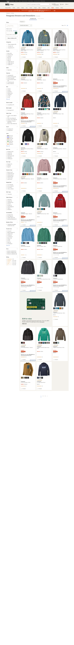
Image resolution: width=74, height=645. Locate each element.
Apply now (24, 323)
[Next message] (53, 10)
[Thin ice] (40, 276)
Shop (11, 4)
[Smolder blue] (28, 243)
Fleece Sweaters (11, 44)
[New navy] (31, 45)
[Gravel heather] (54, 276)
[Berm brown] (54, 144)
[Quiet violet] (48, 75)
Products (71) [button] (33, 18)
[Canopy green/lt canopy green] (25, 174)
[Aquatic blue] (23, 45)
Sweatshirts (10, 47)
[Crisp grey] (42, 276)
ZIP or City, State (9, 30)
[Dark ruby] (58, 174)
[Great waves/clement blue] (43, 343)
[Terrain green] (60, 174)
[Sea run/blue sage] (38, 276)
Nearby (15, 30)
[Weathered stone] (40, 144)
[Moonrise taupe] (46, 75)
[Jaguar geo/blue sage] (45, 45)
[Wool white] (38, 144)
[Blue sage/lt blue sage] (38, 209)
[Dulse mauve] (24, 343)
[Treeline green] (32, 75)
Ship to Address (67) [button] (12, 38)
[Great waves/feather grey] (39, 343)
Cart (67, 4)
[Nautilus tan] (47, 109)
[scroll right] (34, 45)
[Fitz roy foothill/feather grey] (47, 343)
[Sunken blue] (40, 75)
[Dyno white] (31, 174)
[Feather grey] (60, 109)
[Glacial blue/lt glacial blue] (42, 209)
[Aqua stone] (45, 109)
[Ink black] (24, 243)
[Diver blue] (26, 144)
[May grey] (30, 75)
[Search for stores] (16, 33)
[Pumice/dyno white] (40, 209)
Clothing (12, 13)
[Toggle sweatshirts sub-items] (7, 48)
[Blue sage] (39, 45)
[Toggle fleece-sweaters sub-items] (7, 44)
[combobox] (39, 4)
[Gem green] (40, 243)
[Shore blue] (43, 45)
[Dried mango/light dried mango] (27, 174)
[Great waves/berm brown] (41, 343)
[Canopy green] (47, 45)
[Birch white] (55, 45)
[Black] (27, 45)
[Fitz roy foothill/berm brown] (49, 343)
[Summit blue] (29, 45)
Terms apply (41, 321)
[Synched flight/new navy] (24, 109)
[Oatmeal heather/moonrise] (49, 45)
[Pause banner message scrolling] (54, 10)
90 (67, 25)
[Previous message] (19, 10)
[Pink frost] (64, 45)
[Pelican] (28, 75)
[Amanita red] (22, 109)
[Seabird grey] (38, 75)
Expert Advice (41, 18)
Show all (8, 99)
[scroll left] (21, 45)
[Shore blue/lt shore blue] (56, 308)
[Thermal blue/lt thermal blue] (33, 174)
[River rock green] (66, 45)
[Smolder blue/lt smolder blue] (54, 308)
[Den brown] (33, 45)
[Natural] (42, 75)
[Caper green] (22, 75)
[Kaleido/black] (41, 45)
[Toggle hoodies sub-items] (7, 46)
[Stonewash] (25, 45)
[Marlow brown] (54, 343)
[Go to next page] (47, 396)
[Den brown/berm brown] (44, 209)
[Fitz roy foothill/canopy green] (45, 343)
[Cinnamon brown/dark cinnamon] (60, 308)
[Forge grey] (46, 174)
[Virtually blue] (58, 144)
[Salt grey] (26, 243)
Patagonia (8, 13)
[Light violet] (59, 45)
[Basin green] (44, 75)
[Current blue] (56, 174)
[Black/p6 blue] (49, 109)
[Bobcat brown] (22, 378)
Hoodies (9, 46)
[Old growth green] (54, 243)
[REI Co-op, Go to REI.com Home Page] (7, 4)
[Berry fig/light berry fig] (23, 174)
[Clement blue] (56, 243)
